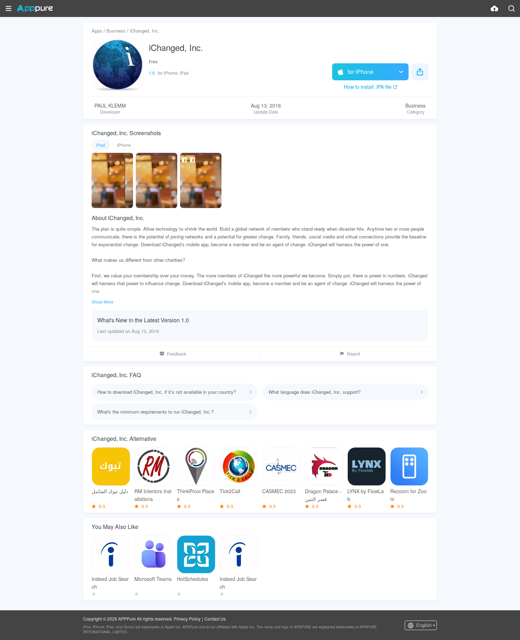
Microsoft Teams (153, 578)
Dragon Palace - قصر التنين (323, 495)
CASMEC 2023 (279, 491)
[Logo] (35, 8)
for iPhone (361, 72)
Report (353, 354)
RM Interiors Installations (153, 495)
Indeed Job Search (110, 582)
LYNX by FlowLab (365, 495)
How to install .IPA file (368, 86)
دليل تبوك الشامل (110, 491)
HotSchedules (192, 578)
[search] (511, 8)
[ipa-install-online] (494, 8)
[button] (8, 8)
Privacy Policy (187, 619)
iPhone (124, 145)
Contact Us (215, 619)
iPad (100, 145)
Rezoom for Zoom (408, 495)
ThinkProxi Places (195, 495)
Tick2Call (230, 491)
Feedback (176, 354)
